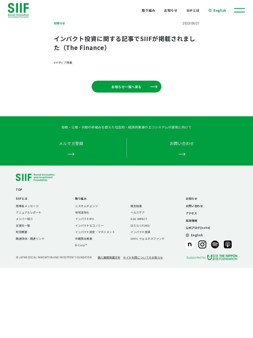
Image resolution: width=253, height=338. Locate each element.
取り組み (148, 10)
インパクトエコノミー (89, 225)
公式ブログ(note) (198, 228)
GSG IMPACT (138, 219)
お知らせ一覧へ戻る (126, 86)
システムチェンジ (86, 206)
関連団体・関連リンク (30, 239)
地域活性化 (82, 212)
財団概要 (21, 232)
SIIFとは (193, 10)
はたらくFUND (140, 225)
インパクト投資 (140, 232)
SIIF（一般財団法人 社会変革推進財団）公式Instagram (202, 244)
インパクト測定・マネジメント (95, 232)
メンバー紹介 (24, 219)
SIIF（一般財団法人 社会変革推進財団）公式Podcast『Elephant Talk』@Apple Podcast (228, 244)
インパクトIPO (84, 219)
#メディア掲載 (63, 62)
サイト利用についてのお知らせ (143, 257)
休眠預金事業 (83, 239)
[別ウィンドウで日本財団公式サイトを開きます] (212, 257)
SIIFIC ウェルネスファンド (147, 239)
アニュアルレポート (29, 212)
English (219, 10)
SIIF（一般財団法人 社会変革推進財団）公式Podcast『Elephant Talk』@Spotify (215, 244)
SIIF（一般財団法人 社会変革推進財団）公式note (189, 244)
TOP (19, 190)
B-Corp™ (81, 245)
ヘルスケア (137, 212)
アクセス (191, 213)
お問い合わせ (194, 206)
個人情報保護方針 (109, 257)
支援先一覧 (23, 225)
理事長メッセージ (27, 206)
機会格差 (136, 206)
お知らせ (170, 10)
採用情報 (191, 220)
